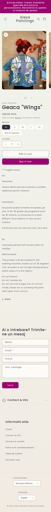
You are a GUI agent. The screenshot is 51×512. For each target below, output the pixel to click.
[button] (5, 19)
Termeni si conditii (14, 441)
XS (6, 127)
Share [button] (8, 299)
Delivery (18, 118)
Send (10, 385)
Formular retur (12, 459)
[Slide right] (32, 98)
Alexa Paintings (20, 506)
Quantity (6, 139)
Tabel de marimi (13, 453)
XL (40, 127)
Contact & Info (13, 435)
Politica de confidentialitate (19, 447)
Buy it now (25, 161)
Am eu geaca (13, 133)
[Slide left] (20, 98)
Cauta (8, 429)
